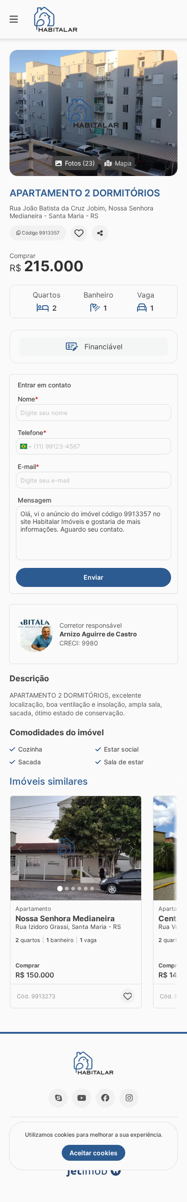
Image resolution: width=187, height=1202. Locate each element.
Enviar (93, 577)
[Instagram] (128, 1098)
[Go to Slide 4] (79, 888)
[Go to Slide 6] (92, 888)
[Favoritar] (79, 233)
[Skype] (58, 1098)
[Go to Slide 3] (73, 888)
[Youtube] (81, 1098)
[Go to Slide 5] (86, 888)
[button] (93, 113)
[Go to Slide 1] (60, 888)
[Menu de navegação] (14, 19)
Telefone (32, 432)
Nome (28, 399)
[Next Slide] (169, 113)
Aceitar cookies (93, 1153)
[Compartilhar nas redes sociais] (100, 233)
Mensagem (34, 500)
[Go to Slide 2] (67, 888)
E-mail (28, 466)
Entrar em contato (44, 385)
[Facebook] (105, 1098)
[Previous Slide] (17, 113)
